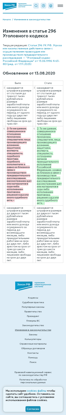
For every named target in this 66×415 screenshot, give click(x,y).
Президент (33, 316)
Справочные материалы (33, 343)
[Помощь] (43, 6)
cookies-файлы (36, 390)
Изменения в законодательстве (32, 19)
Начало (7, 19)
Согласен (33, 409)
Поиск (33, 362)
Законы (33, 334)
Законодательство (33, 325)
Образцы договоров (33, 348)
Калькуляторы (33, 339)
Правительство (33, 311)
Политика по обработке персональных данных (33, 381)
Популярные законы (33, 306)
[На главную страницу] (17, 6)
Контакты (32, 353)
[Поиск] (36, 6)
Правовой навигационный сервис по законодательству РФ (33, 373)
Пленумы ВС (33, 320)
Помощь (33, 357)
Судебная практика (33, 302)
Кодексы (33, 297)
